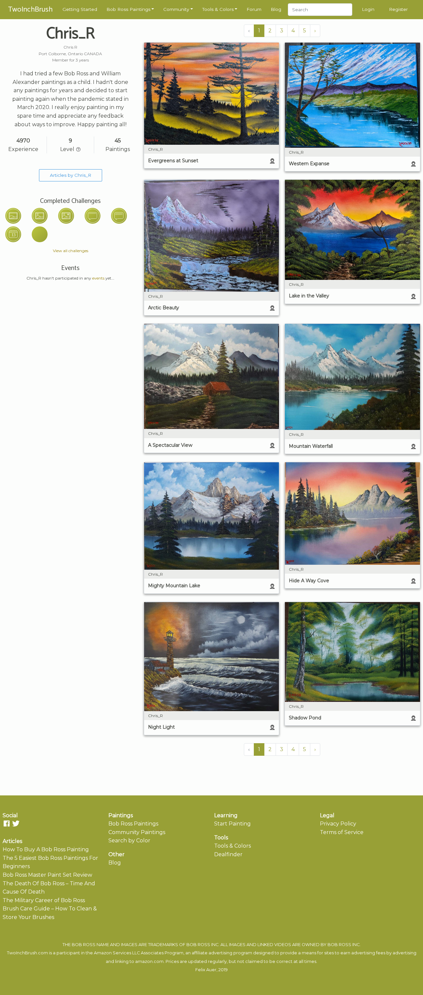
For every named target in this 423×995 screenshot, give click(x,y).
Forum (254, 9)
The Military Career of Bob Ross (44, 900)
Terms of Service (342, 832)
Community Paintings (136, 832)
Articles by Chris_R (70, 175)
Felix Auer (205, 969)
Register (398, 9)
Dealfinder (228, 854)
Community (176, 9)
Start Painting (232, 824)
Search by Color (129, 840)
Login (368, 9)
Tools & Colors (218, 9)
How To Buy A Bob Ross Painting (46, 849)
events (98, 278)
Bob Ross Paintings (128, 9)
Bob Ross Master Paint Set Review (47, 875)
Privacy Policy (338, 824)
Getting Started (79, 9)
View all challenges (70, 250)
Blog (276, 9)
